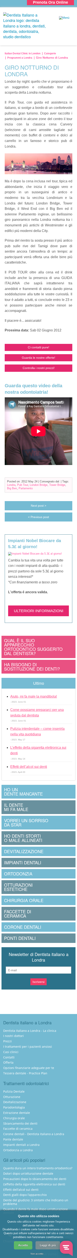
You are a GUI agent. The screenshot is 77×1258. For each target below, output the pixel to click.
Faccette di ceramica (18, 1129)
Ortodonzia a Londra (18, 1150)
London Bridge (38, 484)
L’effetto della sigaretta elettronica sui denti (34, 1184)
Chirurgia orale (23, 900)
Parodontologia (14, 1107)
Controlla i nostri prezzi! (39, 368)
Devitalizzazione (23, 851)
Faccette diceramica (17, 913)
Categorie (50, 53)
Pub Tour (22, 484)
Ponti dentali (20, 938)
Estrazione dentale (16, 1113)
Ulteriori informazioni (38, 611)
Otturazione (11, 1097)
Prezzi (7, 1041)
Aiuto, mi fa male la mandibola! (33, 696)
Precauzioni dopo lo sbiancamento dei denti (34, 1179)
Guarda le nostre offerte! (38, 357)
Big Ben (12, 488)
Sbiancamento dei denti (20, 1123)
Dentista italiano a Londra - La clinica (29, 1031)
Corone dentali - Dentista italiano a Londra (33, 1134)
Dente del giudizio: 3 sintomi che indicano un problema (35, 1202)
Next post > (38, 505)
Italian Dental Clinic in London (22, 53)
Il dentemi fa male (16, 807)
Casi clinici (10, 1052)
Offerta (8, 1062)
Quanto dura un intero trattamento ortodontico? (37, 1168)
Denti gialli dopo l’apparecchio (25, 1195)
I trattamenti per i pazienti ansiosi (27, 1047)
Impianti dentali (22, 862)
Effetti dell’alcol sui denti (28, 767)
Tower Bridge (57, 484)
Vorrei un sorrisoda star (26, 822)
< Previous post (38, 517)
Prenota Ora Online (50, 2)
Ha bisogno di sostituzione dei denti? (32, 666)
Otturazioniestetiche (18, 887)
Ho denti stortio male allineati (23, 838)
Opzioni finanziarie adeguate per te (28, 1068)
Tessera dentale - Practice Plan (25, 1073)
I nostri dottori (13, 1036)
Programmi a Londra (19, 57)
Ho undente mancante (23, 791)
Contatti (9, 1057)
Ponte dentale (13, 1139)
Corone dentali (22, 927)
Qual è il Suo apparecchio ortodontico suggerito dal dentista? (33, 646)
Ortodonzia (18, 874)
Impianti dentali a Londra (21, 1145)
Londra (11, 484)
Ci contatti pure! (38, 347)
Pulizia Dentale (14, 1091)
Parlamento (26, 488)
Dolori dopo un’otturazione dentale (28, 1173)
